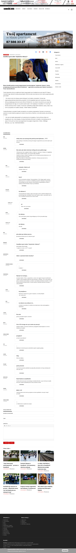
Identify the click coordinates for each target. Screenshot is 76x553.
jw (21, 204)
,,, (16, 401)
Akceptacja (65, 550)
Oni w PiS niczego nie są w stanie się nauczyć (28, 324)
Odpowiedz (21, 144)
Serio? (20, 177)
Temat (4, 418)
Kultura (56, 61)
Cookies (8, 546)
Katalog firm (41, 8)
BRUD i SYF (19, 390)
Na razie (18, 314)
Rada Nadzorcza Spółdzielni (23, 378)
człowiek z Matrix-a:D (24, 167)
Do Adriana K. (22, 191)
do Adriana (21, 224)
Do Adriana (22, 214)
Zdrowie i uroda (58, 87)
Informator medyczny (25, 524)
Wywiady (56, 71)
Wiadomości (18, 8)
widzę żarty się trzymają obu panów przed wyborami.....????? (32, 138)
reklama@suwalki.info (27, 545)
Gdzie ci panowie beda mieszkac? (25, 255)
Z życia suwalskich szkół (8, 526)
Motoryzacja (57, 77)
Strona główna (7, 49)
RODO (4, 546)
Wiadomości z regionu (59, 64)
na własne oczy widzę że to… (26, 303)
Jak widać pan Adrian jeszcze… (24, 234)
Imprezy (24, 8)
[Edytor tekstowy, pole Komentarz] (28, 434)
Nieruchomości (58, 83)
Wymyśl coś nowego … (22, 275)
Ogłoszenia (29, 8)
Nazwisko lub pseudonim (8, 413)
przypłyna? (19, 336)
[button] (4, 426)
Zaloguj (4, 548)
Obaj (17, 356)
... (16, 345)
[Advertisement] (38, 21)
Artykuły (56, 80)
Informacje (47, 8)
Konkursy (36, 8)
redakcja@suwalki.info (18, 545)
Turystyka (57, 74)
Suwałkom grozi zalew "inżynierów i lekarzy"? (28, 244)
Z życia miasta (17, 49)
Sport (56, 58)
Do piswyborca (22, 291)
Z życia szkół (57, 68)
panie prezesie (20, 365)
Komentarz (5, 423)
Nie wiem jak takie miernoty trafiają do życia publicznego (31, 150)
